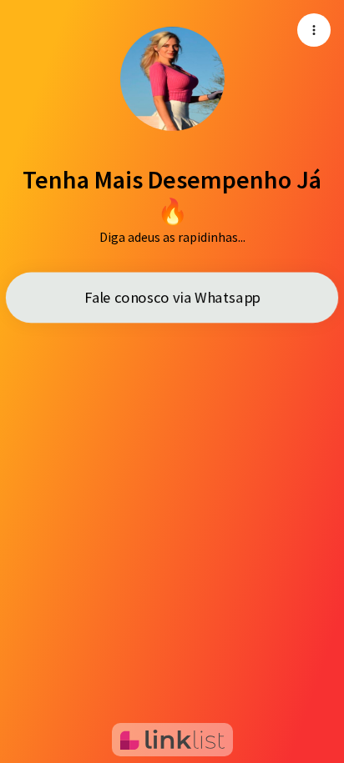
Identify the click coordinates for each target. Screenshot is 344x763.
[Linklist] (172, 740)
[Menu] (314, 30)
